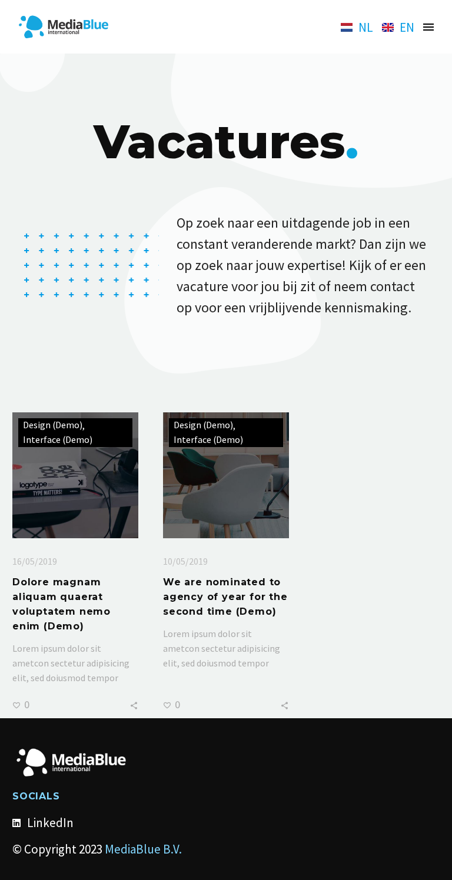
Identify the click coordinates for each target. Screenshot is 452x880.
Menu (428, 27)
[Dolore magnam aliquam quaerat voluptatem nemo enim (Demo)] (75, 475)
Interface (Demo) (57, 439)
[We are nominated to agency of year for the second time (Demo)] (226, 475)
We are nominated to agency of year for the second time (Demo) (225, 596)
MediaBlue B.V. (143, 849)
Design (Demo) (52, 425)
